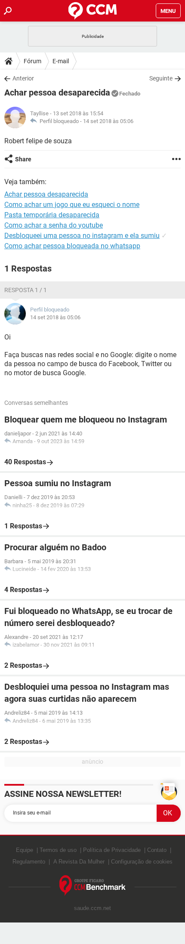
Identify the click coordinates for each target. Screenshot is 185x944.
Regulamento (28, 861)
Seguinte (161, 78)
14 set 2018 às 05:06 (108, 121)
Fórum (32, 61)
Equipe (24, 850)
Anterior (23, 78)
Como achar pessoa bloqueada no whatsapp (72, 246)
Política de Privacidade (112, 850)
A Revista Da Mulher (79, 861)
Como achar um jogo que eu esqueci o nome (71, 205)
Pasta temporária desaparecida (51, 215)
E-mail (60, 61)
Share (23, 159)
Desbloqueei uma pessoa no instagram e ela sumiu (82, 235)
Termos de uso (58, 850)
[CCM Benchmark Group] (93, 885)
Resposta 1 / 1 (25, 290)
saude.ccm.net (92, 908)
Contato (156, 850)
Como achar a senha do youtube (53, 225)
